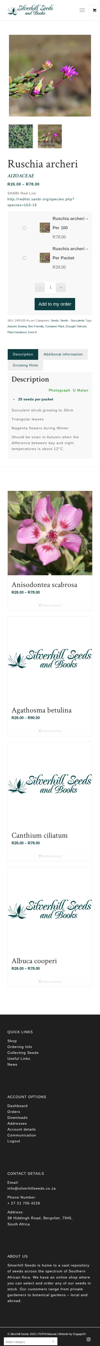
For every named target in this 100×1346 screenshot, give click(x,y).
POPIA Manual (47, 1334)
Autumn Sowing (17, 326)
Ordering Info (19, 1047)
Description (23, 354)
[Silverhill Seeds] (41, 10)
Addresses (17, 1123)
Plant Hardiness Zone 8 (22, 332)
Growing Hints (25, 365)
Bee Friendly (36, 326)
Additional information (63, 354)
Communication (21, 1135)
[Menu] (82, 10)
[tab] (22, 354)
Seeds (55, 320)
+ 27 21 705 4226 (23, 1203)
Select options (52, 605)
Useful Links (18, 1058)
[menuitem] (84, 10)
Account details (21, 1129)
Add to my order (54, 304)
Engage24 (79, 1334)
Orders (13, 1112)
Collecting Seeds (23, 1053)
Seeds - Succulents (72, 320)
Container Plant (54, 326)
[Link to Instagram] (89, 1341)
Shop (12, 1041)
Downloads (17, 1117)
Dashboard (17, 1106)
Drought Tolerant (76, 326)
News (12, 1064)
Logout (13, 1141)
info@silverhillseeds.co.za (31, 1188)
